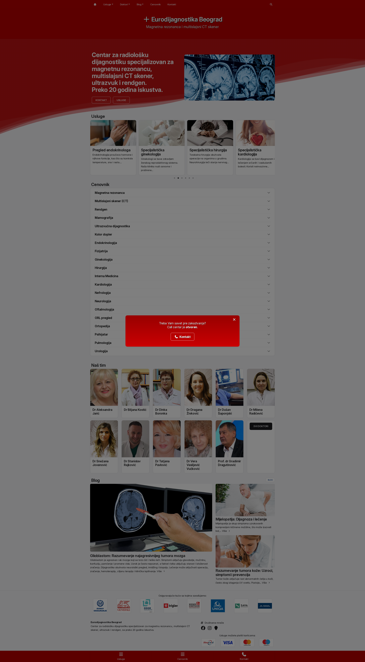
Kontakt (185, 337)
